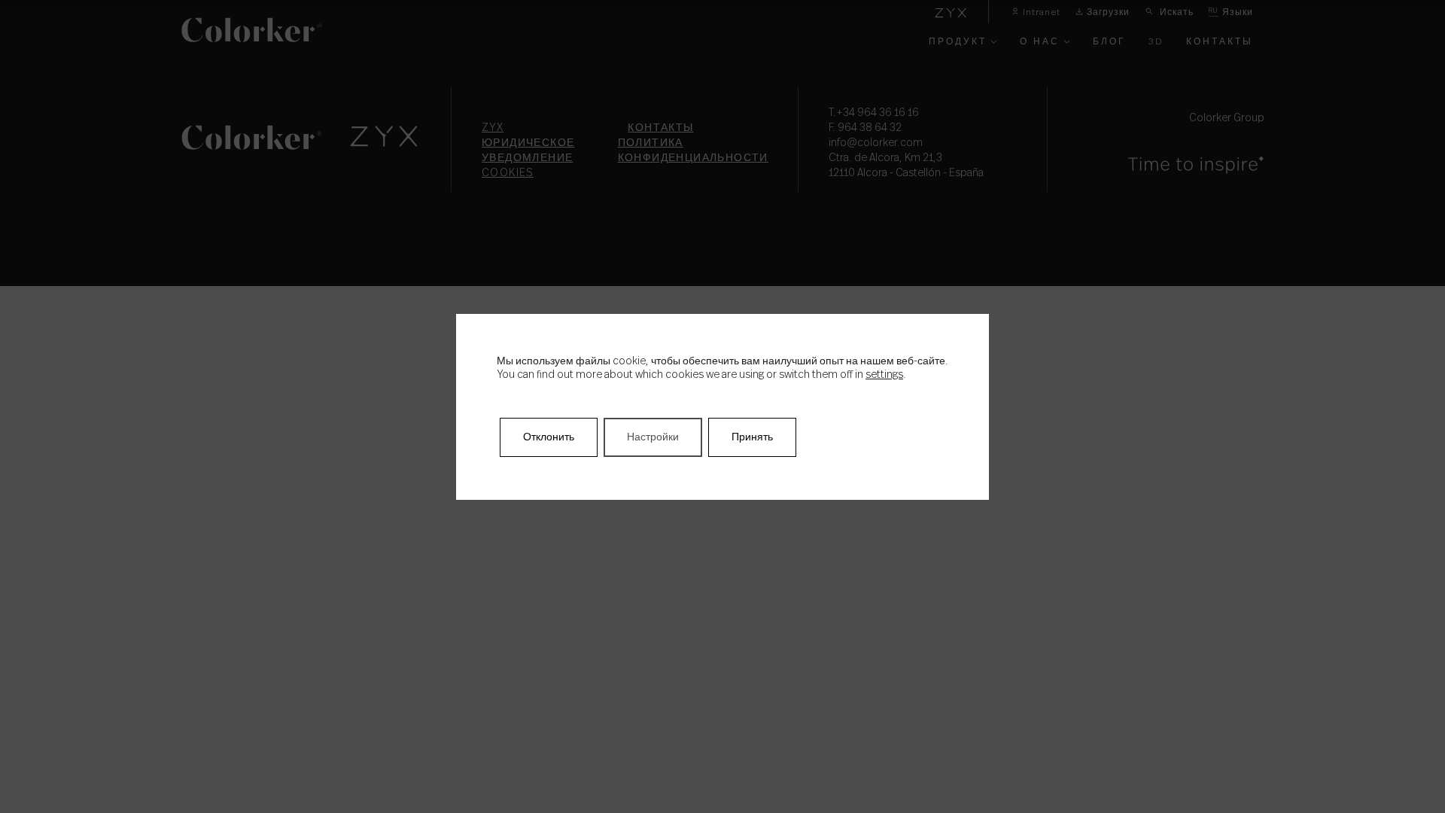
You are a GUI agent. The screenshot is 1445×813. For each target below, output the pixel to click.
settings (884, 375)
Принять (752, 437)
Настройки (653, 437)
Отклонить (548, 437)
